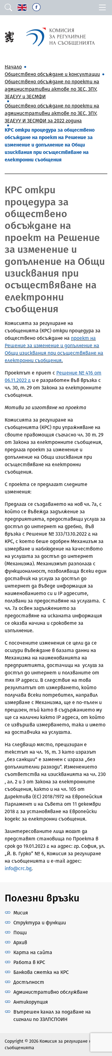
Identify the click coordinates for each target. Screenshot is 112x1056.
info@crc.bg (18, 868)
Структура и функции (39, 923)
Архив (20, 942)
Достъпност (28, 982)
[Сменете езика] (22, 7)
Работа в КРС (29, 962)
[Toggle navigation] (102, 7)
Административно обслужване (50, 992)
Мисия (20, 913)
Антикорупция (30, 1002)
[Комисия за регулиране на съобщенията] (9, 36)
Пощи (20, 933)
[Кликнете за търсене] (8, 7)
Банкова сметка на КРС (41, 972)
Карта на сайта (32, 952)
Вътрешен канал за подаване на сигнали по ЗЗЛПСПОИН (52, 1015)
